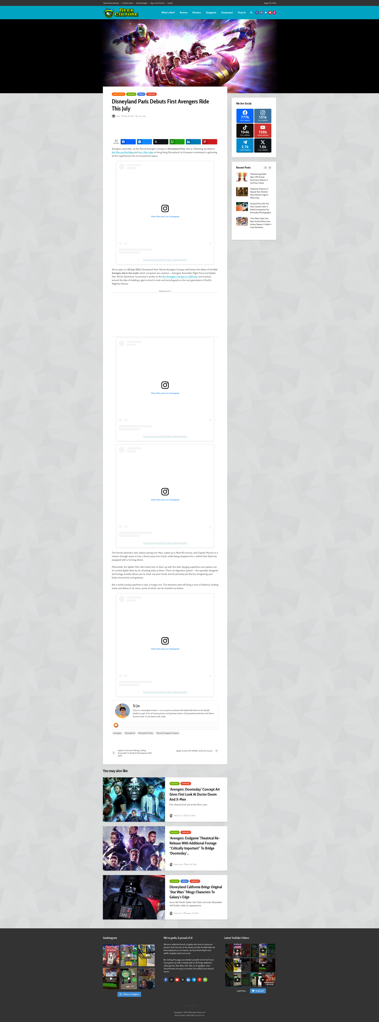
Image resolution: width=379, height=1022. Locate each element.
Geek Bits (131, 94)
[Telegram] (194, 979)
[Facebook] (166, 979)
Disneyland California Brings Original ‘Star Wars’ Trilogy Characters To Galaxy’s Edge (196, 892)
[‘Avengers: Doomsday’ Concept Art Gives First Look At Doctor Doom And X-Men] (134, 799)
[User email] (116, 725)
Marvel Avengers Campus (167, 733)
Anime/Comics (118, 94)
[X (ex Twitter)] (182, 979)
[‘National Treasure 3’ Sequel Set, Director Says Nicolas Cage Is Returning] (242, 191)
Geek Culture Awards (111, 3)
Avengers (117, 733)
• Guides (169, 3)
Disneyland (130, 733)
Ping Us (242, 12)
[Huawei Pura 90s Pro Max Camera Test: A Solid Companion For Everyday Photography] (242, 206)
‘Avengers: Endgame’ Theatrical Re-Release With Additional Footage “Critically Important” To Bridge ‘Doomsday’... (195, 846)
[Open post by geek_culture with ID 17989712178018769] (146, 978)
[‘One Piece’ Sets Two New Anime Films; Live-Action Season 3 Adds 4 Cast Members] (242, 221)
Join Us (201, 1015)
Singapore (211, 12)
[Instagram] (171, 979)
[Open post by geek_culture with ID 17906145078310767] (111, 955)
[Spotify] (205, 979)
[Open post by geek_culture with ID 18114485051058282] (129, 978)
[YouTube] (177, 979)
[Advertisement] (166, 128)
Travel (141, 94)
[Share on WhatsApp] (177, 141)
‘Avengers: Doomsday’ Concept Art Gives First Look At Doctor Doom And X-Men (195, 794)
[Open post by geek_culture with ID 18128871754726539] (146, 955)
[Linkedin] (188, 979)
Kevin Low (178, 815)
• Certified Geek (126, 3)
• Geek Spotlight (140, 3)
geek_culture (111, 947)
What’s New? (168, 12)
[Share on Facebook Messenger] (144, 141)
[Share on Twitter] (160, 141)
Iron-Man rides (145, 152)
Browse (183, 12)
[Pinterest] (199, 979)
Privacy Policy (180, 1015)
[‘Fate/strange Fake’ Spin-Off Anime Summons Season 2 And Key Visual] (242, 176)
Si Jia (118, 116)
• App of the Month (156, 3)
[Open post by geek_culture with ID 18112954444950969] (129, 955)
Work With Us (192, 1015)
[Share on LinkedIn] (193, 141)
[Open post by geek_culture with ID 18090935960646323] (111, 978)
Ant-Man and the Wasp (123, 152)
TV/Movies (151, 94)
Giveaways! (227, 12)
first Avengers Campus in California (179, 276)
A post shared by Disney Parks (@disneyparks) (165, 259)
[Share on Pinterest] (209, 141)
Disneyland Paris (145, 733)
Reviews (196, 12)
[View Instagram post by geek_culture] (117, 964)
